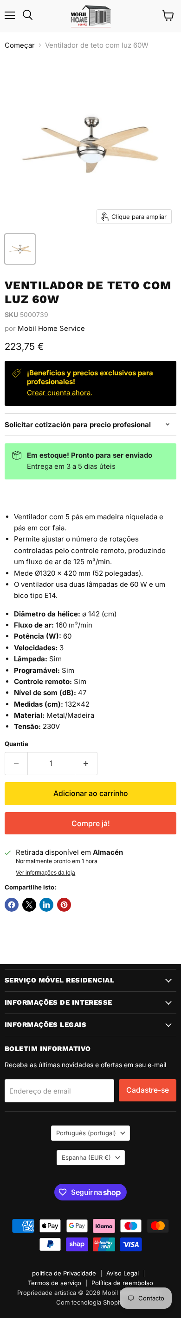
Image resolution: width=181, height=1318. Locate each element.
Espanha (86, 1157)
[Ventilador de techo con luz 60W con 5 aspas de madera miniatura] (20, 249)
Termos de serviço (54, 1283)
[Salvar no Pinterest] (64, 905)
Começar (20, 45)
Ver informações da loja (45, 873)
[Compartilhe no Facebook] (12, 905)
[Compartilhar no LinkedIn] (46, 905)
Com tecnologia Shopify (90, 1302)
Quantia (16, 743)
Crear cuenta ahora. (59, 392)
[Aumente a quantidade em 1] (86, 763)
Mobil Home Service (51, 328)
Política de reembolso (122, 1283)
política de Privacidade (64, 1273)
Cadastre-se (147, 1090)
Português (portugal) (86, 1133)
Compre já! (90, 823)
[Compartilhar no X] (29, 905)
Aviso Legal (122, 1273)
